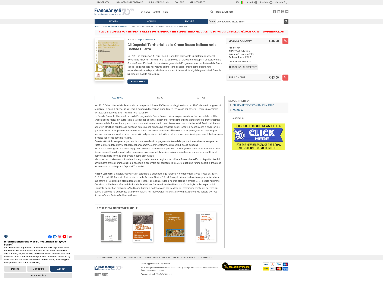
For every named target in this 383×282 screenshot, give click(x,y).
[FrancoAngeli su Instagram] (282, 12)
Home (97, 26)
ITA (237, 2)
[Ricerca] (286, 21)
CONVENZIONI (134, 257)
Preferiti (264, 2)
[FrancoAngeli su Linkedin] (278, 12)
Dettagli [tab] (201, 98)
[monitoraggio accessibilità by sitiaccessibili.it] (237, 264)
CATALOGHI (120, 257)
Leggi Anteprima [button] (137, 82)
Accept (61, 268)
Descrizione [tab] (117, 98)
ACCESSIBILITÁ (204, 257)
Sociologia (238, 110)
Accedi (250, 2)
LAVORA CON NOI (152, 257)
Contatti (156, 12)
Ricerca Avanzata (224, 11)
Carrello (279, 2)
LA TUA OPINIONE (104, 257)
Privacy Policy (38, 275)
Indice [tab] (160, 98)
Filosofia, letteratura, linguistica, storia (253, 105)
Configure (38, 268)
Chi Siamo (145, 12)
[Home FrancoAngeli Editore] (114, 11)
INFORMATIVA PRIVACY (184, 257)
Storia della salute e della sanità (115, 26)
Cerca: (212, 21)
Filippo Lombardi (146, 39)
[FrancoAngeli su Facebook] (274, 12)
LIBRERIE (166, 257)
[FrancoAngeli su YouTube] (286, 12)
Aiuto (165, 12)
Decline (15, 268)
